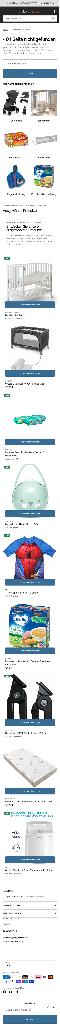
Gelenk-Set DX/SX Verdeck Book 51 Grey (25, 719)
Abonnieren (29, 1019)
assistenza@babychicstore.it (15, 937)
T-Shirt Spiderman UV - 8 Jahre (21, 583)
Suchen (29, 78)
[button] (4, 11)
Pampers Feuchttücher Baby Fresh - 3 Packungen (24, 449)
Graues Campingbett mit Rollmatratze (24, 380)
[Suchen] (51, 18)
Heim (5, 29)
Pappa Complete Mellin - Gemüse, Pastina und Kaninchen (28, 651)
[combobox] (29, 18)
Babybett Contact (14, 314)
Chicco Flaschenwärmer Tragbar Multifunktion (29, 852)
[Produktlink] (29, 289)
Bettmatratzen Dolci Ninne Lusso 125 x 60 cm (28, 785)
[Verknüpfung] (29, 3)
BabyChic (18, 896)
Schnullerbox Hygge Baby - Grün (22, 517)
